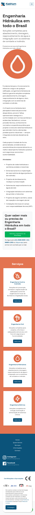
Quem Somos (17, 442)
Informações (17, 448)
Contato (17, 450)
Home (17, 440)
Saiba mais (17, 301)
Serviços (17, 445)
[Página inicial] (8, 4)
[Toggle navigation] (32, 4)
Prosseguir (11, 507)
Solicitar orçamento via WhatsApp (17, 234)
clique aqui (19, 242)
